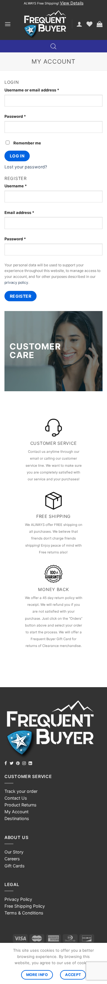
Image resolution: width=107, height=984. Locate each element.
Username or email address (31, 90)
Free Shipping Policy (24, 906)
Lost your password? (25, 166)
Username (15, 185)
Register (20, 296)
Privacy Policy (18, 899)
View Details (72, 3)
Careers (12, 858)
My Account (16, 811)
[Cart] (100, 23)
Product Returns (20, 804)
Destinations (16, 818)
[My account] (79, 23)
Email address (19, 212)
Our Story (13, 851)
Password (15, 116)
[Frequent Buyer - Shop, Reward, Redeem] (44, 24)
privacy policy (16, 282)
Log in (17, 155)
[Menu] (7, 24)
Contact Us (15, 798)
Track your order (20, 791)
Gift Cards (14, 865)
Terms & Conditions (23, 912)
